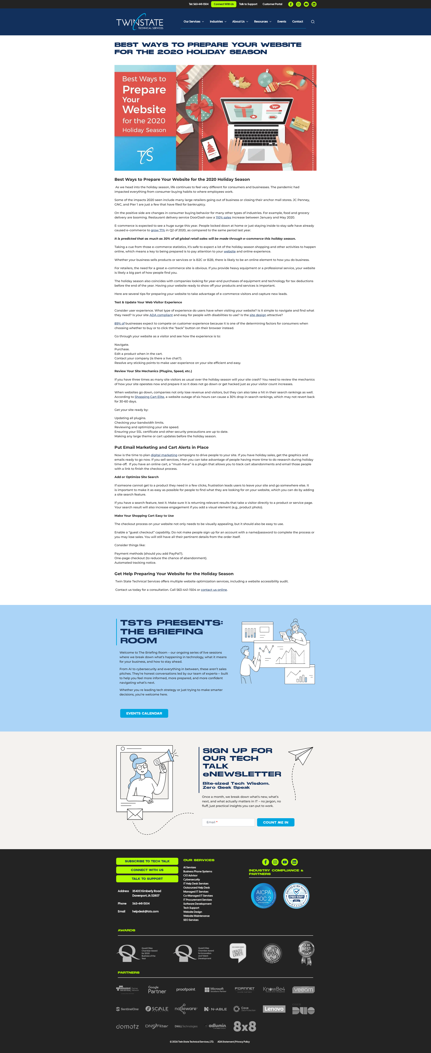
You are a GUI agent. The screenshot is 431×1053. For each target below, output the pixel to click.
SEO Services (190, 920)
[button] (202, 21)
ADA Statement (225, 1041)
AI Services (189, 867)
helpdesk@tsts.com (145, 911)
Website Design (192, 912)
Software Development (197, 904)
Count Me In (275, 822)
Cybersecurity (191, 879)
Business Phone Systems (197, 871)
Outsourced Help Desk (196, 887)
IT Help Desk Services (195, 883)
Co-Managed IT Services (198, 895)
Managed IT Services (195, 891)
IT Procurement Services (197, 900)
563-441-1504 (141, 903)
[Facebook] (290, 4)
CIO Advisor (190, 875)
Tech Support (191, 908)
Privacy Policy (242, 1041)
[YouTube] (306, 4)
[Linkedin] (314, 4)
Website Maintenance (196, 916)
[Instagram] (298, 4)
